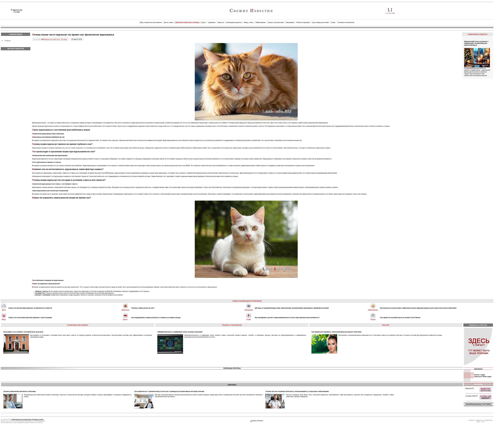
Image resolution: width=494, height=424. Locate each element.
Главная (8, 41)
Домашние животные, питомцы (187, 22)
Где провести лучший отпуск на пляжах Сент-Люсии (400, 317)
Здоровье (212, 22)
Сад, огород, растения (320, 22)
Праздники (290, 22)
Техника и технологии (346, 22)
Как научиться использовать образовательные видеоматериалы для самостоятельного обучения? (418, 308)
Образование (260, 22)
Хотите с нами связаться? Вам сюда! (482, 375)
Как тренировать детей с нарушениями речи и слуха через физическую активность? (287, 317)
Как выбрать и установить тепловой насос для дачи (23, 332)
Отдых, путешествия (276, 22)
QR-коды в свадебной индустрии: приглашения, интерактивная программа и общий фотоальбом (292, 308)
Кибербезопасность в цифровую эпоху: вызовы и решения (179, 332)
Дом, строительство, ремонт (151, 22)
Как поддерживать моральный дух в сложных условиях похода (155, 317)
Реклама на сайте (37, 419)
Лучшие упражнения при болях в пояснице (19, 391)
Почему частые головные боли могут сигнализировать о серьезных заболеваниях (297, 391)
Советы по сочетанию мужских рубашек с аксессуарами (30, 317)
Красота (221, 22)
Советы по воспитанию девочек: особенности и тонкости (30, 308)
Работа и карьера (303, 22)
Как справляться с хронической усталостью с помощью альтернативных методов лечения (169, 391)
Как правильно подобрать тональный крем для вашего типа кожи (336, 332)
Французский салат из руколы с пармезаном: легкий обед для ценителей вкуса (476, 43)
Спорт (333, 22)
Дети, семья (168, 22)
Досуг (203, 22)
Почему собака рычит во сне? (142, 308)
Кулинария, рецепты (234, 22)
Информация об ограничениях (21, 419)
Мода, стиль (248, 22)
